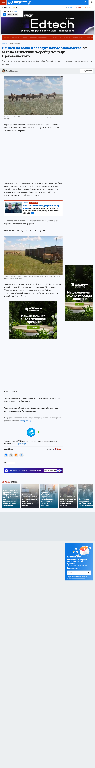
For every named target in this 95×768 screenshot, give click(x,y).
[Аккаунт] (92, 2)
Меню (3, 2)
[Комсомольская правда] (17, 2)
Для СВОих (15, 38)
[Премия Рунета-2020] (29, 2)
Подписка (88, 7)
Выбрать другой (12, 14)
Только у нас (57, 38)
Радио (70, 7)
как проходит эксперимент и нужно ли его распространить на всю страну (41, 209)
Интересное (11, 463)
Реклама (78, 7)
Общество (5, 43)
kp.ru (59, 449)
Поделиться (88, 71)
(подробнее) (25, 420)
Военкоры (67, 38)
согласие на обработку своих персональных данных (77, 577)
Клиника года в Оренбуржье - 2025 (40, 38)
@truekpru (22, 443)
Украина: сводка (78, 38)
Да (4, 14)
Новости (24, 38)
